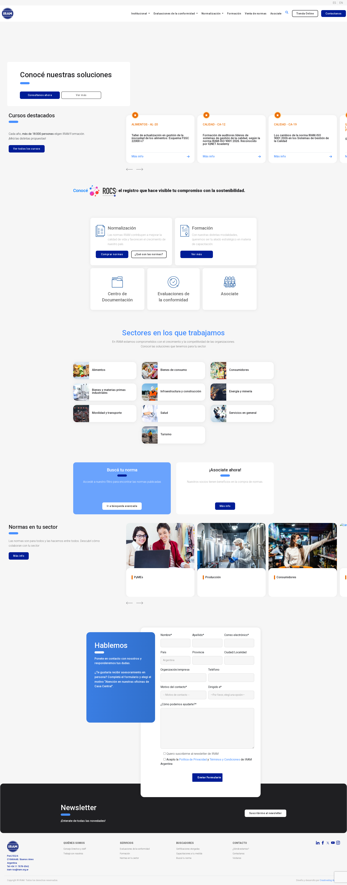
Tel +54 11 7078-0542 (18, 866)
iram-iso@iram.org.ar (17, 869)
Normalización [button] (211, 13)
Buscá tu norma (183, 858)
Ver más (81, 95)
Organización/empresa (174, 669)
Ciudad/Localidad (235, 652)
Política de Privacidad (193, 759)
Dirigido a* (215, 687)
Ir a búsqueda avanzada (122, 506)
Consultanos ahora (40, 95)
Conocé (80, 190)
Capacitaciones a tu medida (189, 853)
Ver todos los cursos (26, 148)
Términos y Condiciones (225, 759)
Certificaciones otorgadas (188, 849)
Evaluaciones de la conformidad (135, 849)
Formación (234, 13)
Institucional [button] (139, 13)
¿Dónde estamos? (241, 849)
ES (334, 3)
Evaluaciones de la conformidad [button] (175, 13)
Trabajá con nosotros (73, 853)
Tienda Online (305, 13)
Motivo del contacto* (173, 687)
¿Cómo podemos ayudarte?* (178, 704)
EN (341, 3)
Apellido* (198, 635)
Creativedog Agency (330, 880)
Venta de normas (256, 13)
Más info (225, 506)
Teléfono (213, 669)
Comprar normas (112, 254)
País (163, 652)
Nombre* (166, 635)
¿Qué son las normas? (149, 254)
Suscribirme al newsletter (265, 813)
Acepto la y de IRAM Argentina (206, 762)
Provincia (198, 652)
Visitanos (237, 858)
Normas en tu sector (129, 858)
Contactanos (333, 13)
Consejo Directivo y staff (74, 849)
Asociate (276, 13)
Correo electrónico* (236, 635)
